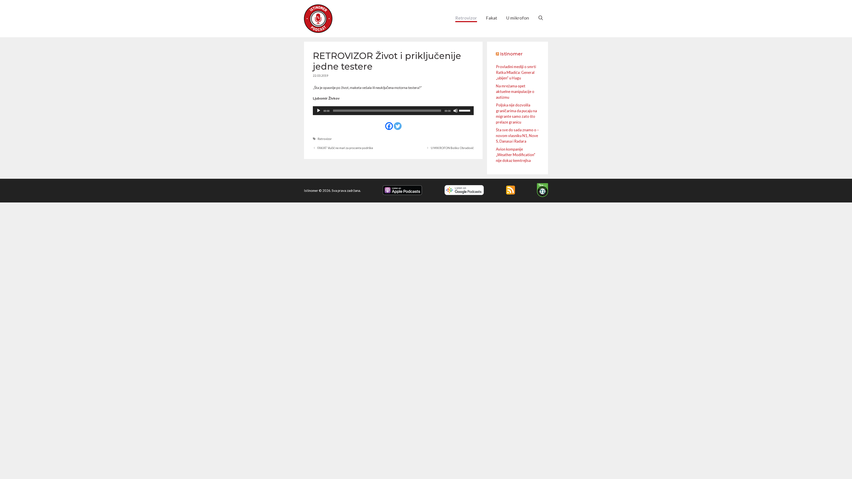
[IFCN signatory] (542, 196)
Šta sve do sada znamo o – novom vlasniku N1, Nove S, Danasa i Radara (517, 135)
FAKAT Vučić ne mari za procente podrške (345, 148)
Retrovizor (466, 17)
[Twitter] (398, 126)
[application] (393, 110)
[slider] (465, 110)
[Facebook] (389, 126)
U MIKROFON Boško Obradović (452, 148)
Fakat (491, 17)
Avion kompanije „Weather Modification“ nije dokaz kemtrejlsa (515, 155)
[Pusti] (318, 110)
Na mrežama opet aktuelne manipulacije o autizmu (515, 92)
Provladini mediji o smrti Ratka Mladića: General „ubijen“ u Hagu (516, 72)
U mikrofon (517, 17)
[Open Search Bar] (540, 17)
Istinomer (511, 54)
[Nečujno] (455, 110)
